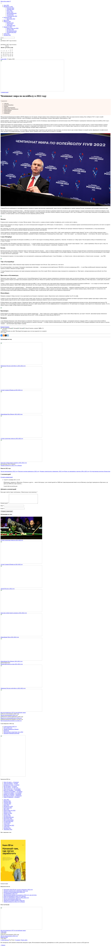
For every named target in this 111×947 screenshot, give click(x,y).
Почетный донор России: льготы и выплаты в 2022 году (18, 889)
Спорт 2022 (4, 59)
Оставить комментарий (7, 477)
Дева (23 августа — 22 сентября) (12, 789)
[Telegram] (8, 335)
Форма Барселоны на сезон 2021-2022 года (12, 664)
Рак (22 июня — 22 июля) (10, 786)
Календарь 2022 (8, 807)
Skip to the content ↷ (6, 1)
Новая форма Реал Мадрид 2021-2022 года (11, 414)
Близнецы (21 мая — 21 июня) (11, 784)
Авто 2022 (6, 799)
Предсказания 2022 (9, 820)
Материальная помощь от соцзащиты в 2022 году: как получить (20, 895)
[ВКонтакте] (1, 335)
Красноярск (7, 111)
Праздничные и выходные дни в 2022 (13, 732)
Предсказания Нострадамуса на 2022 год (11, 720)
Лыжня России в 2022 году (8, 588)
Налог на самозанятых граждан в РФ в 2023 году (77, 471)
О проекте (17, 940)
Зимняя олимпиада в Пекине (11, 729)
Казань (6, 106)
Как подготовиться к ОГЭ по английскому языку (13, 712)
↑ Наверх (3, 945)
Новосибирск (8, 110)
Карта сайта (24, 940)
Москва (6, 103)
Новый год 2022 (8, 813)
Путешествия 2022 (8, 821)
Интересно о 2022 (8, 806)
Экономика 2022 (8, 829)
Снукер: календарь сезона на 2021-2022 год (12, 438)
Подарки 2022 (7, 815)
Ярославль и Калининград (11, 109)
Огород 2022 (7, 814)
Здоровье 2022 (7, 803)
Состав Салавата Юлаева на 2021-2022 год (12, 390)
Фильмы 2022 (7, 828)
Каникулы (6, 730)
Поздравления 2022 (9, 817)
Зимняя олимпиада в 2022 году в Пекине (11, 465)
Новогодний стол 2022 (9, 810)
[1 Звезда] (3, 328)
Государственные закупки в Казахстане (100, 471)
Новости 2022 (7, 811)
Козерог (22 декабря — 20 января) (12, 794)
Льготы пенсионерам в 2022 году (9, 471)
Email (2, 508)
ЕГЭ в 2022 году (8, 728)
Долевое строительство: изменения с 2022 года (52, 471)
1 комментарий (4, 92)
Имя (2, 505)
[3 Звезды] (15, 328)
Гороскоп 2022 (7, 802)
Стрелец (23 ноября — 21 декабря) (12, 793)
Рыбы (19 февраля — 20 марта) (12, 797)
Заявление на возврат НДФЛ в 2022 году (14, 900)
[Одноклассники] (4, 335)
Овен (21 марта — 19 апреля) (11, 782)
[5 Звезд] (25, 328)
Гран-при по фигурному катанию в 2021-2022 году (14, 462)
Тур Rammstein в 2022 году (10, 893)
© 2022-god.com (5, 940)
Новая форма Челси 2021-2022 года (10, 637)
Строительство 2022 (9, 825)
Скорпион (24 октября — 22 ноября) (13, 791)
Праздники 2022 (8, 818)
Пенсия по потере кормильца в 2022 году (28, 471)
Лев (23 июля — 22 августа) (11, 787)
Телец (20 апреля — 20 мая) (11, 783)
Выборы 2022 (7, 801)
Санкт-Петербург (9, 105)
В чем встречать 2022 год (10, 726)
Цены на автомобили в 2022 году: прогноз (15, 896)
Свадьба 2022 (7, 822)
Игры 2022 (6, 805)
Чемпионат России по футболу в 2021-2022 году (13, 365)
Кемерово (7, 113)
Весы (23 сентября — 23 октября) (12, 790)
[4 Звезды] (20, 328)
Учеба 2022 (6, 826)
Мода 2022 (6, 809)
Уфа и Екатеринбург (9, 107)
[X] (6, 335)
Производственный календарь (11, 733)
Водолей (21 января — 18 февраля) (13, 795)
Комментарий (5, 503)
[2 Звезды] (9, 328)
